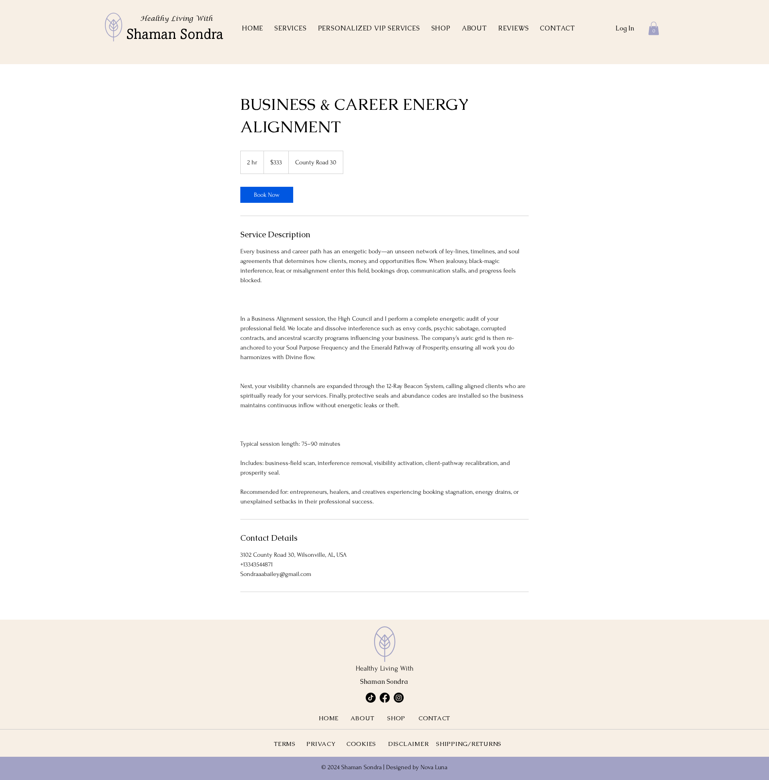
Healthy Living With (176, 18)
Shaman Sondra (174, 35)
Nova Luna (434, 767)
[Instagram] (399, 698)
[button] (290, 28)
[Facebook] (385, 698)
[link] (266, 195)
